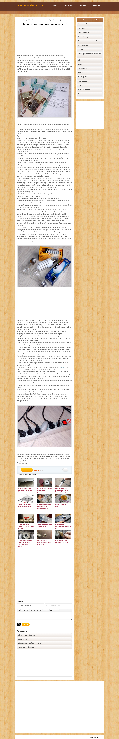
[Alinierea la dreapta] (37, 610)
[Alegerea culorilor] (44, 610)
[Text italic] (21, 610)
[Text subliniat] (24, 610)
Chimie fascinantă (83, 32)
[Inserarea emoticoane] (40, 610)
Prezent (80, 94)
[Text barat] (27, 610)
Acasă (55, 6)
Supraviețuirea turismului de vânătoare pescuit (89, 55)
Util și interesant (83, 45)
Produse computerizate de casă (87, 41)
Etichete (83, 6)
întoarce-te (27, 470)
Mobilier (80, 73)
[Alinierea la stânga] (31, 610)
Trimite (26, 624)
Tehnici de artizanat (84, 90)
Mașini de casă (82, 24)
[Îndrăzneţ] (19, 610)
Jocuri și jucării (82, 77)
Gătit (79, 60)
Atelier (80, 64)
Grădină (80, 49)
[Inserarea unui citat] (51, 610)
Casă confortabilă (83, 68)
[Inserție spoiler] (57, 610)
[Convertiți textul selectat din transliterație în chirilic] (54, 610)
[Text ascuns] (48, 610)
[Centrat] (34, 610)
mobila (61, 367)
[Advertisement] (44, 39)
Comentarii (97, 6)
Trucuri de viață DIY (24, 639)
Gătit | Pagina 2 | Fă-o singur (26, 635)
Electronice (81, 28)
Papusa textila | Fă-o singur (26, 647)
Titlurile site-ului (89, 20)
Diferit (80, 85)
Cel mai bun (69, 6)
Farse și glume (82, 81)
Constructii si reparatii (84, 37)
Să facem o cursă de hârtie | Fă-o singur (29, 643)
